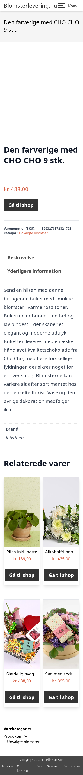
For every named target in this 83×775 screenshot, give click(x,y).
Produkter (13, 736)
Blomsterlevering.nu (30, 5)
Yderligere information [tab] (34, 271)
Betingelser (72, 766)
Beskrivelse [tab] (20, 257)
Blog (39, 766)
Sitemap (53, 766)
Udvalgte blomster (33, 233)
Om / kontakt (22, 768)
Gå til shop (20, 205)
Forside (7, 766)
